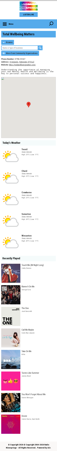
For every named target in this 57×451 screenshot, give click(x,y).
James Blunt (26, 376)
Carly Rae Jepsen (28, 333)
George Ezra (26, 290)
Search (40, 47)
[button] (28, 105)
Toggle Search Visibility (51, 23)
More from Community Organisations (22, 53)
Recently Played (11, 258)
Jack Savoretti (27, 311)
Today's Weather (11, 142)
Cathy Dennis (26, 268)
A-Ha (23, 354)
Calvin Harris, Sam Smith (31, 419)
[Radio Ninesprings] (28, 6)
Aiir (48, 448)
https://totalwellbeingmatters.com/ (22, 65)
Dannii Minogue (27, 398)
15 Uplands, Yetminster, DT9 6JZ (21, 62)
